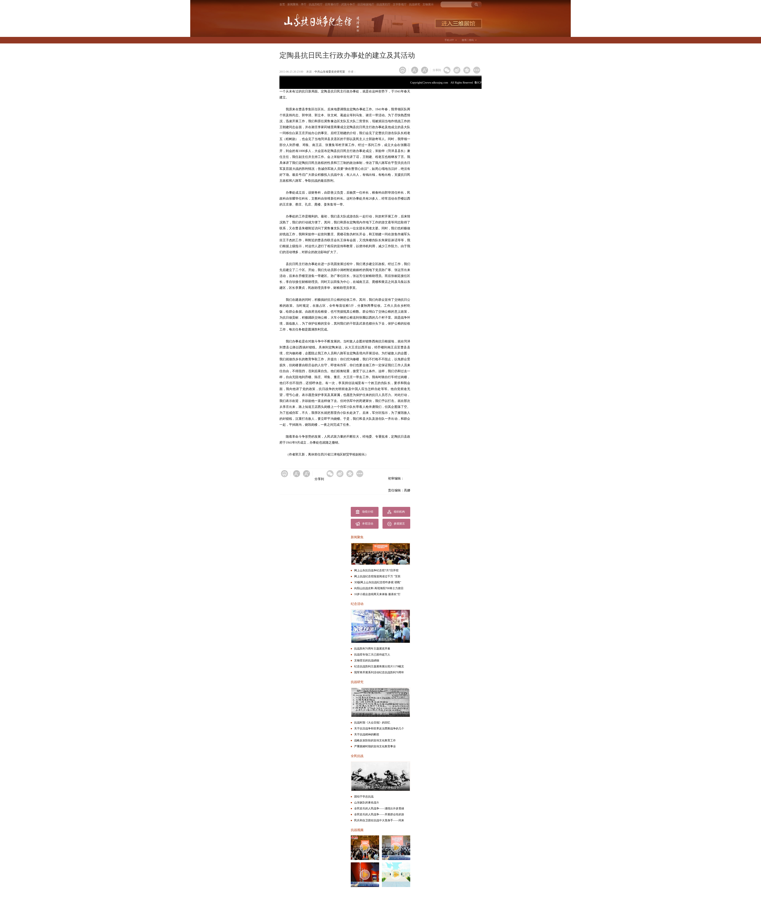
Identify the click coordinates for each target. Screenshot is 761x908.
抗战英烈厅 (383, 4)
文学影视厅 (400, 4)
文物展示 (428, 4)
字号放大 (424, 70)
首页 (282, 4)
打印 (402, 70)
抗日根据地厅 (366, 4)
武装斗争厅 (348, 4)
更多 (476, 70)
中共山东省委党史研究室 (330, 71)
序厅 (303, 4)
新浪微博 (456, 70)
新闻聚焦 (292, 4)
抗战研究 (414, 4)
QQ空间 (466, 70)
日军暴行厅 (332, 4)
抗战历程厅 (316, 4)
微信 (447, 70)
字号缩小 (414, 70)
